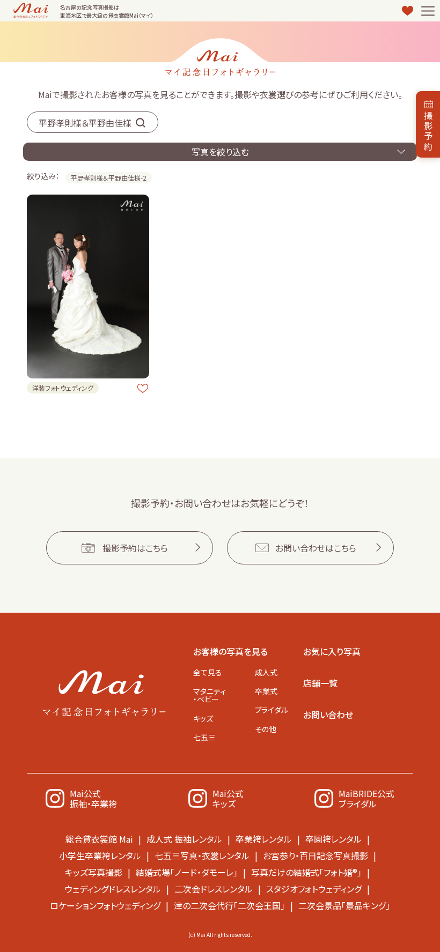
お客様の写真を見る (230, 651)
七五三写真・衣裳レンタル (202, 855)
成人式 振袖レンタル (184, 838)
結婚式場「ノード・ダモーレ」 (187, 872)
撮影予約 (428, 131)
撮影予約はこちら (135, 547)
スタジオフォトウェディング (314, 888)
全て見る (207, 672)
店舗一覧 (320, 682)
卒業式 (266, 691)
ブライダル (271, 709)
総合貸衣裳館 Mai (99, 838)
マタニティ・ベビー (209, 695)
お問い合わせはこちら (315, 547)
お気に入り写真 (332, 651)
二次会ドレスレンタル (213, 888)
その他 (265, 729)
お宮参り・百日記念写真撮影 (315, 855)
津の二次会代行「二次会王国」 (229, 905)
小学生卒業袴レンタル (100, 855)
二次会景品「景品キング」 (344, 905)
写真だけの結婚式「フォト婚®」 (306, 872)
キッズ (203, 718)
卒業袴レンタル (264, 838)
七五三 (204, 737)
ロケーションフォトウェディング (105, 905)
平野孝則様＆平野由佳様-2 (108, 177)
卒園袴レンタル (333, 838)
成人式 (266, 672)
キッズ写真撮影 (93, 872)
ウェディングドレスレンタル (113, 888)
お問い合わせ (328, 714)
